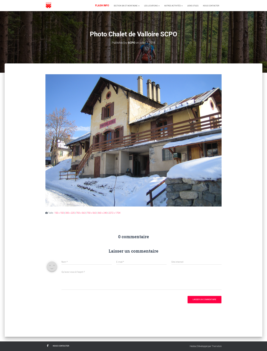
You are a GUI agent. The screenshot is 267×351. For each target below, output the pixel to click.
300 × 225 (70, 213)
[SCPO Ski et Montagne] (48, 5)
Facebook (47, 345)
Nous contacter (211, 6)
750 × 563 (80, 213)
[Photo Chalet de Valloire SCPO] (133, 140)
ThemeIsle (217, 346)
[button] (139, 6)
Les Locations (151, 6)
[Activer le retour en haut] (261, 345)
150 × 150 (59, 213)
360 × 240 (102, 213)
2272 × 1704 (114, 213)
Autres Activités (172, 6)
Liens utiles (192, 6)
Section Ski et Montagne (126, 6)
